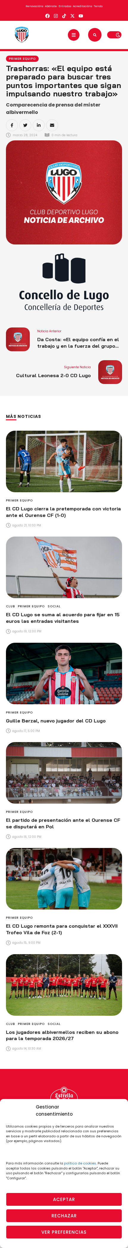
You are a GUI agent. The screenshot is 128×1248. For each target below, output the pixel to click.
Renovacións (34, 6)
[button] (73, 35)
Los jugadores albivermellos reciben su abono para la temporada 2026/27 (62, 1035)
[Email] (52, 125)
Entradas (65, 6)
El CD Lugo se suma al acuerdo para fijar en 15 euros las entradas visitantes (63, 618)
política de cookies (80, 1163)
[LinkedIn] (39, 125)
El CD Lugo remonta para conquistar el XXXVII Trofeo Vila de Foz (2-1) (62, 929)
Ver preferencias (64, 1232)
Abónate (51, 6)
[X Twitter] (25, 125)
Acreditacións (82, 6)
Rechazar (64, 1216)
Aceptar (64, 1199)
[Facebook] (12, 125)
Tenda (98, 6)
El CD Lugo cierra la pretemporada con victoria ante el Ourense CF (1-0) (63, 512)
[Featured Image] (64, 461)
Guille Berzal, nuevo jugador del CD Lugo (56, 721)
